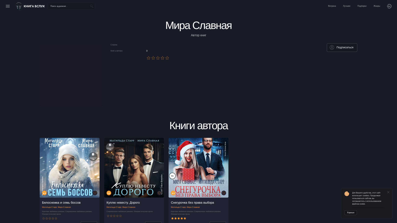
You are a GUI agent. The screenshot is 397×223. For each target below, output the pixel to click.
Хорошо (350, 212)
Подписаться (345, 47)
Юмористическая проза (51, 214)
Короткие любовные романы (53, 211)
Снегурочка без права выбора (192, 202)
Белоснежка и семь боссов (61, 202)
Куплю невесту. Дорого (123, 202)
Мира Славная (64, 207)
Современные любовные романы (78, 211)
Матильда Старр (49, 207)
